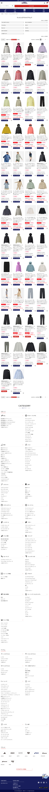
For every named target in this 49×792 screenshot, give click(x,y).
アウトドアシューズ (28, 581)
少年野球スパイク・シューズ (6, 463)
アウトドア (6, 13)
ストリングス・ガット (4, 489)
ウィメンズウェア (28, 599)
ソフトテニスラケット (29, 451)
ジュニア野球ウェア (4, 467)
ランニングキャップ (28, 549)
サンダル (2, 720)
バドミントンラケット (4, 487)
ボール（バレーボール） (29, 513)
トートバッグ (27, 686)
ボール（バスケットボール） (6, 513)
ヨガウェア (27, 559)
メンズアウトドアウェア (29, 576)
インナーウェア (28, 568)
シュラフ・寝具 (3, 628)
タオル (26, 677)
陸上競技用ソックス (4, 425)
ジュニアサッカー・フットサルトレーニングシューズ (10, 694)
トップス (2, 657)
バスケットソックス (4, 732)
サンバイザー (27, 731)
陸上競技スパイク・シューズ (6, 418)
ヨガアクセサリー (28, 563)
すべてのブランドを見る (21, 769)
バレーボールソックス (5, 734)
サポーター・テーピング (29, 675)
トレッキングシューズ (29, 583)
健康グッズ (3, 578)
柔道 (2, 597)
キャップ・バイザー (28, 465)
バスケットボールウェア (5, 509)
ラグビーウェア (28, 527)
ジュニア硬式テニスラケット (30, 449)
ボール (26, 669)
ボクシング (3, 599)
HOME (2, 13)
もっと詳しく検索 (31, 6)
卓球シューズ (27, 491)
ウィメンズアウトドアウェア (30, 578)
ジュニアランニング (4, 687)
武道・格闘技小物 (4, 600)
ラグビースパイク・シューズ (30, 525)
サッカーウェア (28, 429)
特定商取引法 (15, 787)
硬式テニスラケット (28, 448)
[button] (47, 39)
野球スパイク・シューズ (5, 461)
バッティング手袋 (4, 470)
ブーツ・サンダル (28, 609)
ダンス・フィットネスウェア (30, 564)
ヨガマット (27, 561)
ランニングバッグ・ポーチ (29, 551)
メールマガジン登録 (16, 786)
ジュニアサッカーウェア (29, 430)
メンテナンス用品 (4, 477)
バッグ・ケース (3, 475)
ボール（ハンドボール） (5, 528)
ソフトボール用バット (5, 460)
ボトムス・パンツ (4, 660)
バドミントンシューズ (27, 8)
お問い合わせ (15, 784)
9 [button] (45, 39)
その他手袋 (3, 473)
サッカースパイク (28, 418)
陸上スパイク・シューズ (5, 708)
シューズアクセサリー (29, 425)
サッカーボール (28, 436)
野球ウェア (3, 465)
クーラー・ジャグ (4, 624)
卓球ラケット (27, 487)
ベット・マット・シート (5, 638)
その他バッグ (27, 694)
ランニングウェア (28, 544)
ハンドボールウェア (4, 527)
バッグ (2, 498)
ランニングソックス (28, 547)
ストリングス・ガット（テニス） (30, 453)
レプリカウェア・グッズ (5, 511)
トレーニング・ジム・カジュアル (6, 715)
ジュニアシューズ (28, 607)
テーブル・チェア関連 (5, 630)
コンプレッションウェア (29, 602)
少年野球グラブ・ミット (5, 451)
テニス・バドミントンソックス (6, 729)
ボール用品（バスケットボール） (7, 515)
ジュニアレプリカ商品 (29, 434)
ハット (26, 729)
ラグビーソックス (4, 737)
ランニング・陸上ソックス (5, 727)
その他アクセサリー (4, 427)
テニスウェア (27, 463)
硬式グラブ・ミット (4, 448)
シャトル (2, 494)
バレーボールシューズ (29, 508)
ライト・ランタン (4, 640)
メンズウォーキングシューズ (6, 559)
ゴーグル (2, 545)
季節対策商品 (27, 670)
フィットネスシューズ (5, 706)
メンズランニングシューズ (30, 539)
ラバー (26, 489)
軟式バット (3, 456)
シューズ (26, 606)
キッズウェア (27, 600)
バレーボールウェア (28, 509)
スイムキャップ (3, 544)
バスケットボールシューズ (6, 508)
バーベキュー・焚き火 (5, 635)
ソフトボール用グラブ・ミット (6, 453)
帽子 (26, 585)
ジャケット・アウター (4, 658)
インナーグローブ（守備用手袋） (7, 472)
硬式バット (3, 454)
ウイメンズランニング (5, 686)
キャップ (26, 612)
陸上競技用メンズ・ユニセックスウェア (8, 422)
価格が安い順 (8, 39)
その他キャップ (28, 734)
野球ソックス (3, 731)
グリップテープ (28, 456)
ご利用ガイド (15, 783)
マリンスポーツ (4, 549)
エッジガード (27, 458)
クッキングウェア (4, 626)
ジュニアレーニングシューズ (30, 423)
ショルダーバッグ (28, 687)
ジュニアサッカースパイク (30, 420)
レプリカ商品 (27, 432)
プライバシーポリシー (17, 788)
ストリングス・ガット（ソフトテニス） (31, 454)
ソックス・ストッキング (5, 479)
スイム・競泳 (3, 719)
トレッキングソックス (4, 736)
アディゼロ (16, 8)
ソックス (26, 467)
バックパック (27, 684)
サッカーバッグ (28, 439)
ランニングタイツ (28, 545)
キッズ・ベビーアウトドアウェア (31, 580)
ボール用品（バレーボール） (30, 515)
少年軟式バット (4, 458)
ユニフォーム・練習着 (5, 468)
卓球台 (26, 498)
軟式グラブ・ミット (4, 449)
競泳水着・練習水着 (4, 539)
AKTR (32, 8)
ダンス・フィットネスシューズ (30, 566)
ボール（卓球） (27, 494)
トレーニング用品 (4, 576)
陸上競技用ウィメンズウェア (6, 423)
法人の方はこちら (4, 783)
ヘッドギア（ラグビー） (29, 528)
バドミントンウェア (4, 492)
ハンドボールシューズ (5, 525)
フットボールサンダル (29, 427)
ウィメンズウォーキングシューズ (7, 561)
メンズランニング (4, 684)
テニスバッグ (27, 461)
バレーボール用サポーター (30, 511)
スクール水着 (3, 542)
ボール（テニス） (28, 468)
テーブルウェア (3, 631)
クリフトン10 (21, 8)
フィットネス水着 (4, 540)
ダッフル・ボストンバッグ (29, 691)
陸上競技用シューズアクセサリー (7, 420)
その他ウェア (3, 662)
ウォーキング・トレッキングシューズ (7, 712)
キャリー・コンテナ (4, 623)
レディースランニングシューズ (30, 540)
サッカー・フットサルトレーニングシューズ (8, 693)
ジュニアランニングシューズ (30, 542)
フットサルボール (28, 437)
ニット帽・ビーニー (28, 732)
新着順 (18, 39)
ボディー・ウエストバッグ (29, 689)
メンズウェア (27, 597)
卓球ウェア (27, 492)
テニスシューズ (28, 460)
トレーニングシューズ (29, 422)
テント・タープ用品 (4, 633)
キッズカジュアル (4, 717)
